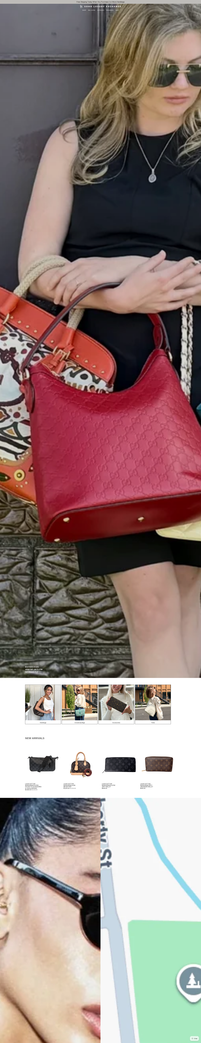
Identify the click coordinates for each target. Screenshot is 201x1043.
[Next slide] (58, 764)
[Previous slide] (28, 764)
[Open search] (190, 6)
